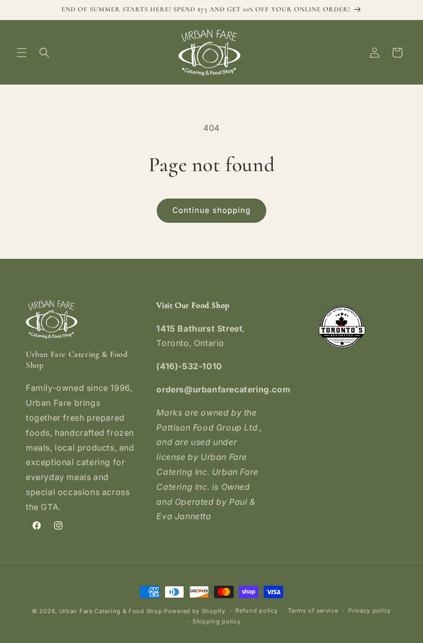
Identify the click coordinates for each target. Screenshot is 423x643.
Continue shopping (211, 210)
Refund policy (256, 610)
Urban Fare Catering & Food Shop (110, 611)
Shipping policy (216, 621)
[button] (21, 52)
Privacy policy (369, 610)
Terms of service (313, 610)
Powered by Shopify (194, 611)
